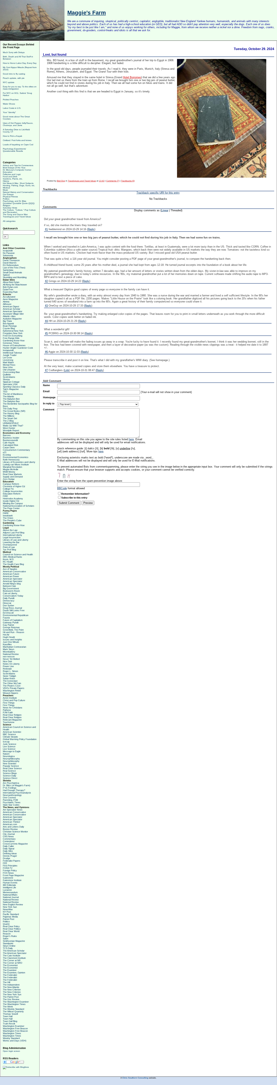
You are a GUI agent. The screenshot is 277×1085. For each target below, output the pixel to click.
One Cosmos (9, 797)
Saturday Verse (10, 208)
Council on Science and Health (18, 554)
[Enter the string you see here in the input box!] (69, 475)
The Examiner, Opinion (14, 972)
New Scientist (9, 763)
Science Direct (10, 778)
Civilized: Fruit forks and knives (17, 140)
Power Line (8, 666)
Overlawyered (10, 545)
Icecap (6, 741)
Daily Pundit (8, 598)
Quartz (6, 924)
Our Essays (8, 194)
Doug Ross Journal (12, 608)
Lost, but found (55, 54)
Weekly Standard (11, 1038)
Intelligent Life (9, 887)
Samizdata (8, 270)
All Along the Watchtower (15, 284)
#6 (46, 351)
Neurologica (9, 756)
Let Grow (7, 357)
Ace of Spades (10, 569)
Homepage (49, 397)
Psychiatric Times (11, 802)
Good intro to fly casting (14, 74)
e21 (4, 452)
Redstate (7, 668)
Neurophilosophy (11, 761)
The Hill (6, 982)
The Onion (8, 518)
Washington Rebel (12, 690)
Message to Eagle (11, 751)
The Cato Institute (11, 955)
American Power (11, 576)
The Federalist (10, 975)
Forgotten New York (13, 333)
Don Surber (8, 605)
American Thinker (11, 822)
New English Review (13, 904)
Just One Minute (11, 642)
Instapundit (8, 350)
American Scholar (11, 309)
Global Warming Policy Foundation (20, 739)
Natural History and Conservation (18, 192)
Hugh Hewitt (9, 637)
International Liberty (12, 535)
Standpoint (8, 943)
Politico (6, 921)
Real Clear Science (12, 768)
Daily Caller (8, 846)
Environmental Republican (15, 615)
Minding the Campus (13, 503)
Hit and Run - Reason (13, 632)
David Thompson (11, 260)
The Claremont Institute (14, 958)
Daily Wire (8, 851)
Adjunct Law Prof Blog (13, 532)
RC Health (8, 562)
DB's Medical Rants (12, 557)
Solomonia (8, 255)
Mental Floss (9, 365)
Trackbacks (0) (128, 181)
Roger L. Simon (10, 671)
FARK (6, 513)
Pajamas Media (10, 916)
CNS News (8, 836)
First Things (9, 703)
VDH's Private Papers (13, 688)
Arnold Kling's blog (12, 583)
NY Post (7, 912)
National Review (11, 654)
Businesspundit (10, 440)
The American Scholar (14, 950)
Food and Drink (10, 176)
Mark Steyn (8, 649)
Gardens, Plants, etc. (13, 179)
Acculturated (9, 297)
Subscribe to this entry (74, 497)
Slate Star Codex (11, 805)
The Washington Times (14, 1004)
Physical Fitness (10, 196)
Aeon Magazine (10, 299)
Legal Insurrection (11, 537)
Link (66, 370)
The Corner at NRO (12, 963)
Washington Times (12, 1033)
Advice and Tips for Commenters (18, 165)
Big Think (7, 321)
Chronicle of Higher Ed (14, 486)
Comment (48, 409)
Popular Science (11, 766)
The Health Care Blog (13, 564)
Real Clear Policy (11, 926)
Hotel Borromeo (132, 77)
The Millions (8, 416)
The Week (8, 1006)
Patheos (7, 710)
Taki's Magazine (11, 389)
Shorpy (6, 379)
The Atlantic (8, 396)
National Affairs (10, 895)
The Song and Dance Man (15, 214)
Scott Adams (9, 377)
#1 (46, 229)
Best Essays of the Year (14, 168)
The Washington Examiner (16, 1002)
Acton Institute (10, 698)
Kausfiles (7, 644)
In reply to (48, 403)
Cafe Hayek (9, 442)
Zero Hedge (9, 479)
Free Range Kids (11, 338)
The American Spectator (15, 953)
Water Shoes (9, 104)
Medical (6, 188)
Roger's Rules (10, 936)
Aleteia (6, 301)
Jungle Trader (10, 355)
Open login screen (11, 1051)
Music (5, 190)
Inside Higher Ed (11, 501)
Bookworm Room (11, 591)
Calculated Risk (10, 445)
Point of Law (9, 547)
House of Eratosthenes (14, 345)
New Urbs (8, 367)
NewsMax (8, 909)
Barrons (7, 435)
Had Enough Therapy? (14, 790)
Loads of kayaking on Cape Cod (18, 144)
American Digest (11, 306)
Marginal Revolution (12, 467)
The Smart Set (10, 418)
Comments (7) (112, 181)
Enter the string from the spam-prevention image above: (90, 480)
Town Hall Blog (10, 1021)
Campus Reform (11, 484)
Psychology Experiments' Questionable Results (14, 150)
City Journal (9, 834)
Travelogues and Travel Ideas (17, 217)
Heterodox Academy (13, 498)
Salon (5, 938)
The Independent (11, 985)
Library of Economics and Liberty (19, 462)
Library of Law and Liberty (15, 540)
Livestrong (8, 360)
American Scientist (12, 732)
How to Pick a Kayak (12, 136)
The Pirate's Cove (11, 686)
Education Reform (11, 493)
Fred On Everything (12, 335)
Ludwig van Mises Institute (16, 464)
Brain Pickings (10, 326)
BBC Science (9, 734)
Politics (6, 199)
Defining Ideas (10, 853)
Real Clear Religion (12, 715)
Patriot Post (8, 919)
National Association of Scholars (18, 506)
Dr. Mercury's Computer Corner (17, 170)
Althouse (7, 304)
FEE (5, 863)
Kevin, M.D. (8, 559)
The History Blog (11, 413)
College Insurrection (13, 491)
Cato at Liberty (10, 593)
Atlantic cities (9, 316)
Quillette (7, 374)
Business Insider (11, 438)
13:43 (101, 181)
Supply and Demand (13, 476)
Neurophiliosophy (11, 758)
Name (46, 385)
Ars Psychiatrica (11, 783)
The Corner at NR (11, 960)
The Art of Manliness (13, 394)
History (6, 181)
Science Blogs (10, 773)
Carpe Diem (9, 447)
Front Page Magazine (13, 875)
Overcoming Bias (11, 372)
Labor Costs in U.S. (12, 108)
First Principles (10, 865)
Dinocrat (7, 603)
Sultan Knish (9, 678)
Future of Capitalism (13, 620)
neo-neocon (9, 656)
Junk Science (9, 744)
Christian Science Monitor (15, 831)
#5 (46, 333)
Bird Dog (61, 181)
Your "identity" (9, 112)
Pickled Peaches (10, 99)
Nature (6, 754)
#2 (46, 281)
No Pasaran (9, 253)
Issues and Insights (12, 639)
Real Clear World (11, 931)
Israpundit (8, 250)
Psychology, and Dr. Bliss (14, 201)
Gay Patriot (8, 625)
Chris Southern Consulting (135, 1078)
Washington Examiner (13, 1026)
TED (5, 391)
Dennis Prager (10, 856)
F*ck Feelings (9, 788)
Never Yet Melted (11, 659)
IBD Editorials (9, 885)
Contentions (9, 841)
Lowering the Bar (11, 542)
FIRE (5, 496)
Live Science (9, 746)
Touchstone (8, 722)
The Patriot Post (11, 997)
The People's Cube (12, 520)
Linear (164, 210)
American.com (10, 824)
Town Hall (7, 1016)
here (131, 439)
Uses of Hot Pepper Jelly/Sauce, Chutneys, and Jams (18, 124)
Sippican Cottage (11, 382)
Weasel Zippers (10, 693)
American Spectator (12, 311)
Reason (7, 933)
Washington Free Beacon (15, 1028)
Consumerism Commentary (16, 450)
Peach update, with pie (14, 78)
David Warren (9, 263)
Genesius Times (11, 343)
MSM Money (9, 472)
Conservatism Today (13, 596)
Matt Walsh (8, 362)
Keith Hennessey (11, 459)
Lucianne (7, 890)
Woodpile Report (11, 430)
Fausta (6, 617)
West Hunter (9, 428)
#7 (46, 370)
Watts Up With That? (13, 425)
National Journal (11, 897)
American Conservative (14, 571)
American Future (11, 574)
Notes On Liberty (11, 664)
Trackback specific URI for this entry (158, 192)
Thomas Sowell (10, 1014)
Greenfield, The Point (13, 630)
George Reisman (11, 627)
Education (7, 172)
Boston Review (10, 829)
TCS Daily (8, 948)
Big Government (11, 588)
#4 (46, 321)
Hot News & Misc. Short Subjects (18, 183)
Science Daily (9, 775)
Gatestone (8, 878)
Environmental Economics (15, 457)
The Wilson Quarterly (13, 1011)
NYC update (8, 82)
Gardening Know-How (14, 340)
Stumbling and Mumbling (15, 277)
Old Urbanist (9, 369)
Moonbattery (9, 651)
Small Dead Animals (12, 272)
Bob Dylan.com (10, 287)
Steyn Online (9, 946)
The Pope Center (11, 508)
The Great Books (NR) (14, 411)
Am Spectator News (13, 809)
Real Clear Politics (12, 929)
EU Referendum (11, 265)
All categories (9, 221)
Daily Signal (8, 848)
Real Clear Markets (12, 474)
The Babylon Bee (11, 399)
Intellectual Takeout (12, 352)
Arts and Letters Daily (13, 826)
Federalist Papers (11, 861)
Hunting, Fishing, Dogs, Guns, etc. (19, 185)
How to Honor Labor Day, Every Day (20, 63)
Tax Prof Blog (9, 549)
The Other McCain (12, 683)
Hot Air (6, 634)
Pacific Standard (11, 914)
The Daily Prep (10, 408)
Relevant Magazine (12, 720)
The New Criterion (12, 989)
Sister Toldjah (9, 676)
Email (46, 391)
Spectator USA (10, 384)
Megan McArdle (10, 469)
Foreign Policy (10, 870)
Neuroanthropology (12, 795)
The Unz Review (11, 999)
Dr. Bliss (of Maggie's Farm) (16, 785)
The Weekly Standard (13, 1009)
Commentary (9, 839)
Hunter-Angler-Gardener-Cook (18, 348)
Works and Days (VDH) (14, 1040)
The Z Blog (8, 421)
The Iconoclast (10, 681)
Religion (6, 205)
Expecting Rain (10, 292)
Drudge (6, 858)
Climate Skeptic (10, 737)
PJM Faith (8, 712)
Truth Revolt (9, 1023)
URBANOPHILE (11, 423)
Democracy (8, 600)
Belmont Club (9, 586)
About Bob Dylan (11, 282)
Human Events (10, 882)
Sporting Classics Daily (14, 387)
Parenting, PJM (10, 800)
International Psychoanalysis (17, 792)
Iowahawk (8, 515)
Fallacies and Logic (12, 174)
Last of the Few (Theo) (14, 267)
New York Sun (10, 907)
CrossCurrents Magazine (15, 844)
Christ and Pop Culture (14, 700)
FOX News (8, 873)
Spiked (6, 275)
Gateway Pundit (10, 622)
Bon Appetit (8, 323)
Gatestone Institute (12, 880)
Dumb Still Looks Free (14, 610)
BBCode (62, 488)
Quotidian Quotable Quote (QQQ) (18, 203)
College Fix (8, 489)
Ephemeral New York (13, 331)
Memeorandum (10, 892)
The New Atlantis (11, 987)
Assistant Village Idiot (13, 314)
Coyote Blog (9, 328)
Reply (91, 229)
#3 (46, 305)
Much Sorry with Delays (14, 52)
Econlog (7, 455)
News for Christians (12, 707)
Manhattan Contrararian (14, 647)
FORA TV (7, 868)
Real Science (9, 771)
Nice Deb (7, 661)
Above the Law (10, 530)
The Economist (10, 965)
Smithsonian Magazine (14, 941)
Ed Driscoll (8, 613)
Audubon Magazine (12, 318)
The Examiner (10, 970)
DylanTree (8, 289)
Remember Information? (75, 493)
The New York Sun (12, 994)
